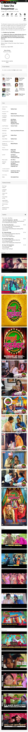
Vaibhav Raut (14, 109)
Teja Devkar (12, 32)
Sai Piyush (13, 151)
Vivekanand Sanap (15, 157)
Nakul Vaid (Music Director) (15, 36)
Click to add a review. (16, 70)
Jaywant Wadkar (8, 89)
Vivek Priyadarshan (15, 152)
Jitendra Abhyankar (15, 162)
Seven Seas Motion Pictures (17, 115)
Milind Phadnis (14, 143)
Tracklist (4, 214)
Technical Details (6, 182)
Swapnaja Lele (14, 166)
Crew (3, 103)
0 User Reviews (6, 66)
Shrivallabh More (15, 177)
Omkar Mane (14, 135)
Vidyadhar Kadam (15, 123)
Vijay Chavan (22, 94)
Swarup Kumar (14, 156)
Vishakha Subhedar (8, 84)
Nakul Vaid (13, 149)
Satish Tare (21, 88)
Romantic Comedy (9, 41)
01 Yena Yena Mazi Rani (7, 225)
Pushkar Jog (6, 32)
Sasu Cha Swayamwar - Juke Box (10, 220)
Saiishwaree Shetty (15, 170)
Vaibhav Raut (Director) (9, 34)
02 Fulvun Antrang (6, 232)
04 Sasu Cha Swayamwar (8, 245)
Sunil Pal (8, 94)
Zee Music (13, 159)
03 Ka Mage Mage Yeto (7, 238)
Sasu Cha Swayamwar (7, 7)
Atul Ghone (13, 119)
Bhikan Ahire (13, 120)
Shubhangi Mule (14, 164)
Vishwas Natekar (15, 172)
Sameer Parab (14, 125)
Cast (3, 75)
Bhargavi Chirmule (21, 84)
